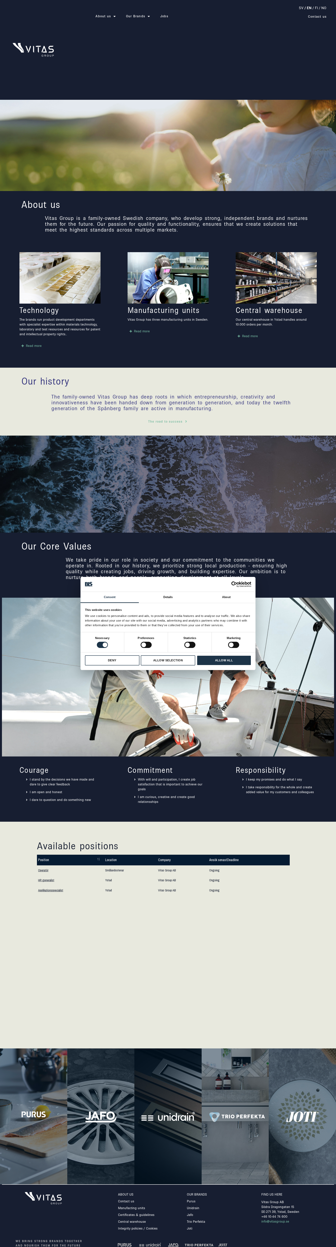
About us (103, 16)
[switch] (146, 645)
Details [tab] (168, 597)
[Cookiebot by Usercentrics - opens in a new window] (234, 584)
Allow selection (168, 660)
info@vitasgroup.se (275, 1221)
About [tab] (226, 597)
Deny (112, 660)
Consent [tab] (110, 597)
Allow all (224, 660)
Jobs (164, 16)
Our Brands (135, 16)
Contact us (317, 16)
